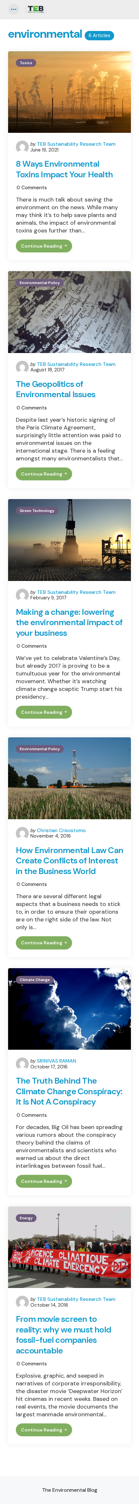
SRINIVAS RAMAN (56, 1061)
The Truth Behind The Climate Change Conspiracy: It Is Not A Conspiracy (69, 1091)
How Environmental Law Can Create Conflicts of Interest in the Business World (69, 861)
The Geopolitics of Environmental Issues (55, 389)
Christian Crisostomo (61, 830)
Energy (26, 1218)
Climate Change (35, 979)
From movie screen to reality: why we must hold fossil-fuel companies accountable (63, 1335)
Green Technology (37, 510)
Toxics (26, 62)
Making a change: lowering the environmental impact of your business (69, 622)
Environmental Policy (40, 282)
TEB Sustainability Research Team (76, 144)
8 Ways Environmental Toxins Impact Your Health (64, 169)
